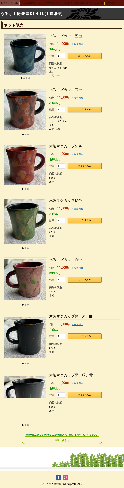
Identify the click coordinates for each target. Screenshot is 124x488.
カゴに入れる (84, 56)
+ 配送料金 (77, 44)
